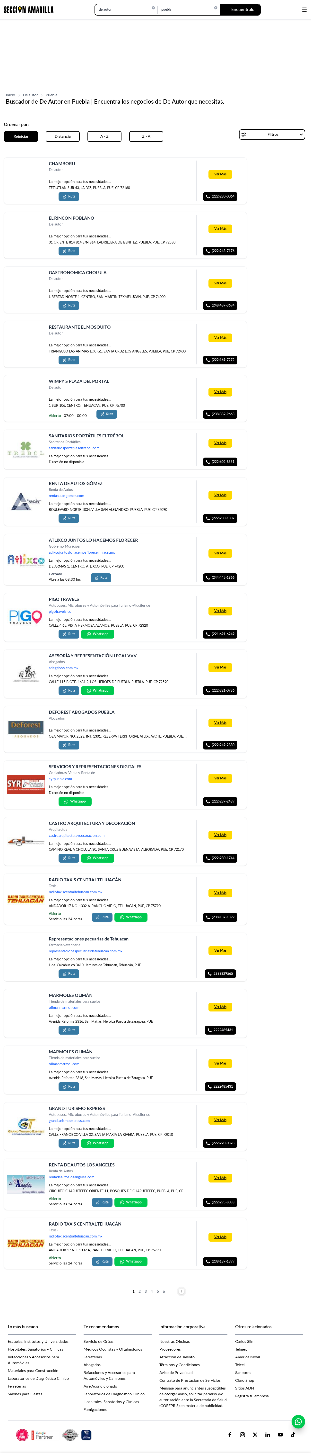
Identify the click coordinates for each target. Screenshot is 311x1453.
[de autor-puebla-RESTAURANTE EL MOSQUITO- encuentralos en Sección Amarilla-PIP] (26, 333)
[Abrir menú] (304, 9)
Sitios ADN (244, 1388)
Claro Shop (244, 1380)
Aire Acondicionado (100, 1386)
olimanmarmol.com (64, 1008)
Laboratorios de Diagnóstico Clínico (38, 1379)
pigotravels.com (61, 612)
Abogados (92, 1365)
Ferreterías (17, 1386)
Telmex (241, 1349)
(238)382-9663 (223, 414)
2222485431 (223, 1030)
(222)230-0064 (223, 196)
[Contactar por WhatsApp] (298, 1421)
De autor (30, 95)
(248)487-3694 (223, 305)
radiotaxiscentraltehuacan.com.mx (75, 892)
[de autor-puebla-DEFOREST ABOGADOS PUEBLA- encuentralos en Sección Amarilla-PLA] (26, 729)
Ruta (71, 196)
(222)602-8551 (223, 462)
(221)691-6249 (223, 634)
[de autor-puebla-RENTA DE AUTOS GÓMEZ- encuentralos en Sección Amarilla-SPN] (26, 501)
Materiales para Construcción (33, 1371)
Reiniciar (21, 136)
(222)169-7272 (223, 359)
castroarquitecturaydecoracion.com (76, 836)
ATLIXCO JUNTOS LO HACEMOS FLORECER (93, 540)
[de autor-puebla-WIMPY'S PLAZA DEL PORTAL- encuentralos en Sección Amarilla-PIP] (26, 387)
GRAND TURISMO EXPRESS (77, 1109)
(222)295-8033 (223, 1202)
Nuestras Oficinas (174, 1342)
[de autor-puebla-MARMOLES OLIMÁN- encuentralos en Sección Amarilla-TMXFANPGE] (26, 1058)
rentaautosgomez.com (66, 496)
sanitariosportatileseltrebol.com (74, 448)
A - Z (104, 136)
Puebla (51, 95)
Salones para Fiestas (25, 1394)
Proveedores (170, 1349)
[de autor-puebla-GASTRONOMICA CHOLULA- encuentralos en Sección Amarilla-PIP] (26, 279)
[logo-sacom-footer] (54, 1434)
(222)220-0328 (223, 1143)
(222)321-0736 (223, 690)
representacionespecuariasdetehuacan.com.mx (85, 951)
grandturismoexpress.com (69, 1121)
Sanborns (243, 1373)
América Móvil (247, 1357)
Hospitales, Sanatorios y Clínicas (35, 1349)
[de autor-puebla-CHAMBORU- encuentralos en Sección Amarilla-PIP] (26, 170)
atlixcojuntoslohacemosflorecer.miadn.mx (82, 552)
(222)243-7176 (223, 251)
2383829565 (223, 973)
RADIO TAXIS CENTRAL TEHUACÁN (85, 880)
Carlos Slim (244, 1342)
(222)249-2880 (223, 745)
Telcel (240, 1365)
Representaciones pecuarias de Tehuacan (89, 939)
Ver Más (220, 174)
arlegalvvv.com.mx (63, 668)
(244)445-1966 (223, 577)
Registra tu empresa (252, 1396)
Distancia (63, 136)
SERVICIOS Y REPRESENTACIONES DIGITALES (95, 767)
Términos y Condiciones (179, 1365)
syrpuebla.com (60, 779)
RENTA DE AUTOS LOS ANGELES (82, 1165)
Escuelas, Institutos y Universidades (38, 1342)
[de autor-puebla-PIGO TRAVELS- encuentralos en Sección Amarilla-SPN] (26, 617)
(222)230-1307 (223, 518)
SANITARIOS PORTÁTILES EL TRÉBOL (86, 436)
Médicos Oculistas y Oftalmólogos (113, 1349)
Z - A (146, 136)
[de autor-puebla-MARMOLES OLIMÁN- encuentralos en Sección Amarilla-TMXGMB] (26, 1001)
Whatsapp (100, 634)
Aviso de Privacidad (176, 1373)
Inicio (10, 95)
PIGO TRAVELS (64, 599)
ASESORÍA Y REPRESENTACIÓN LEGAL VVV (93, 656)
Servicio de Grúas (98, 1342)
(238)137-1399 (223, 917)
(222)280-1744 (223, 858)
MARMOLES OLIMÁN (71, 995)
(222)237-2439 (223, 801)
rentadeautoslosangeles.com (71, 1177)
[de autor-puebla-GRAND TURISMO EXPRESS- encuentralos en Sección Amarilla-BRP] (26, 1126)
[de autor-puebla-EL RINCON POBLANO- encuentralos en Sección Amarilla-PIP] (26, 224)
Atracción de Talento (177, 1357)
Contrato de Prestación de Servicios (190, 1380)
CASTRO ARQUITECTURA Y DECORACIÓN (92, 823)
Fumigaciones (95, 1410)
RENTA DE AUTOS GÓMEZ (76, 484)
